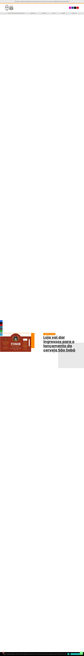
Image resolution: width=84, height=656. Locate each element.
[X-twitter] (75, 8)
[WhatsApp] (1, 331)
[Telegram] (1, 335)
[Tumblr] (1, 329)
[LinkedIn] (1, 327)
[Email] (1, 333)
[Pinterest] (1, 325)
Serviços (32, 13)
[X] (1, 323)
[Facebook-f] (72, 8)
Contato (74, 13)
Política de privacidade (75, 653)
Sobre (63, 13)
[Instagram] (70, 8)
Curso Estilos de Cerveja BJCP (16, 13)
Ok (68, 653)
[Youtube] (78, 8)
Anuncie (44, 13)
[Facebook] (1, 321)
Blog (53, 13)
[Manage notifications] (3, 653)
